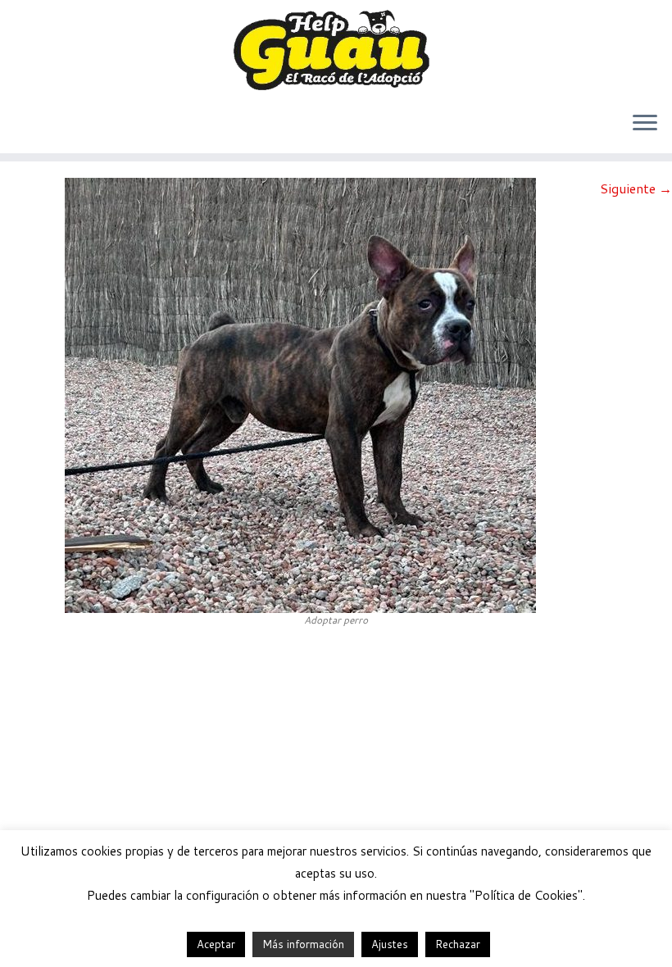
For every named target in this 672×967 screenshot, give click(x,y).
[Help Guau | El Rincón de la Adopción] (336, 49)
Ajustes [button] (389, 944)
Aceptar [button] (216, 944)
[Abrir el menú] (645, 123)
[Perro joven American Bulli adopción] (300, 393)
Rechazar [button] (457, 944)
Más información (303, 944)
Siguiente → (636, 188)
